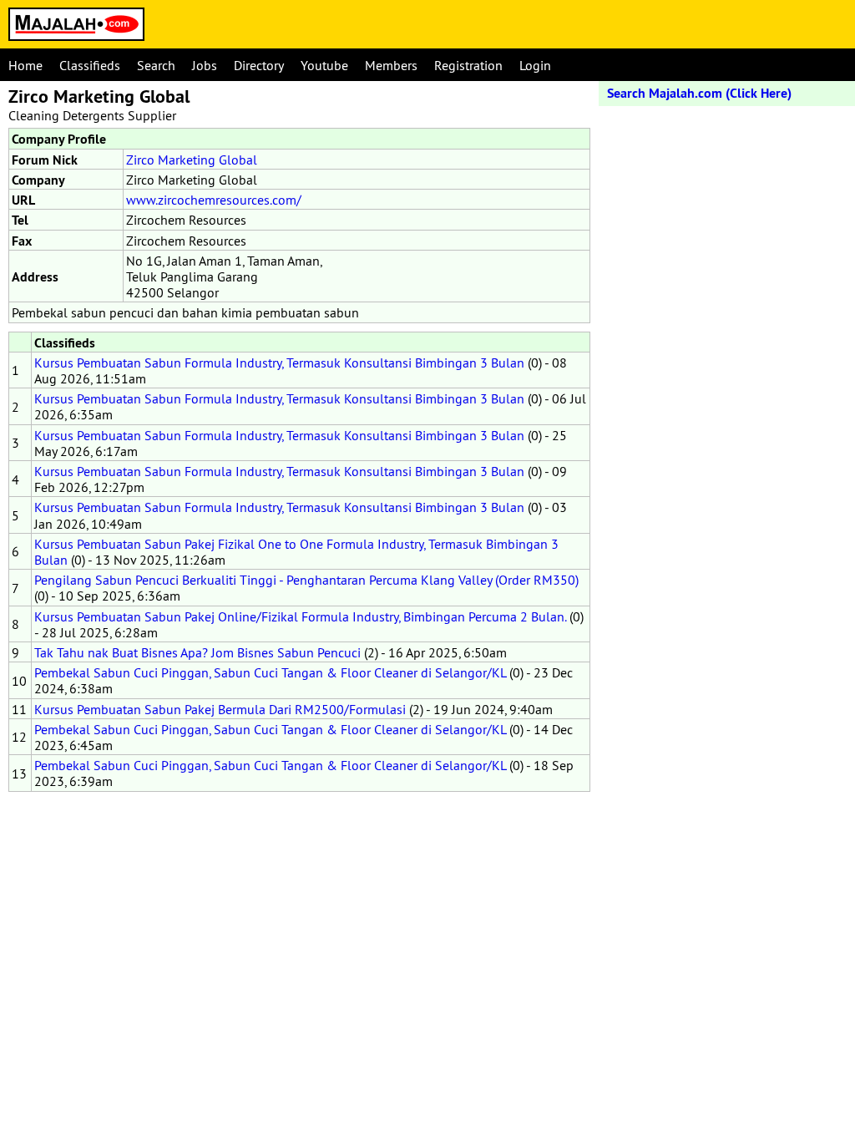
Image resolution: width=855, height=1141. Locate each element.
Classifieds (89, 65)
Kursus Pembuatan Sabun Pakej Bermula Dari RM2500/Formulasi (220, 709)
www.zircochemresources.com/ (213, 199)
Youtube (324, 65)
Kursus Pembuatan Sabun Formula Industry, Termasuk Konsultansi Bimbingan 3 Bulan (279, 362)
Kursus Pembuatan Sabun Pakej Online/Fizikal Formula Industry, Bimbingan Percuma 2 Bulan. (300, 616)
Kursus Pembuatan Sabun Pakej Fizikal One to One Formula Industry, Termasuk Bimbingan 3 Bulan (296, 551)
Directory (259, 65)
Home (25, 65)
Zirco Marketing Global (191, 159)
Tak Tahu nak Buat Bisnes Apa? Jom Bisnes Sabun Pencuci (197, 652)
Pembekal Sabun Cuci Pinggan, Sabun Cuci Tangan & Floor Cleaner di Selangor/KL (270, 672)
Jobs (204, 65)
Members (391, 65)
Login (535, 65)
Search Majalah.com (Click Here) (699, 93)
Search (156, 65)
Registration (468, 65)
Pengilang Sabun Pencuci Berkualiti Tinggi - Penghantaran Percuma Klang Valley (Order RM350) (306, 579)
